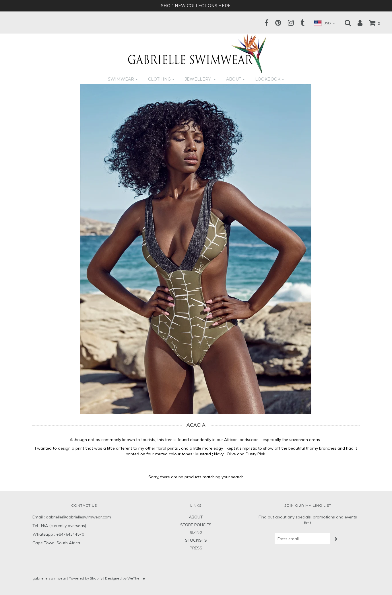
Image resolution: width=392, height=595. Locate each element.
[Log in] (357, 22)
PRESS (196, 548)
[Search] (345, 22)
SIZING (196, 532)
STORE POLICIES (195, 524)
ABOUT (196, 517)
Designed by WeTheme (125, 578)
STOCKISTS (196, 540)
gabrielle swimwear (49, 578)
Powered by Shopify (85, 578)
